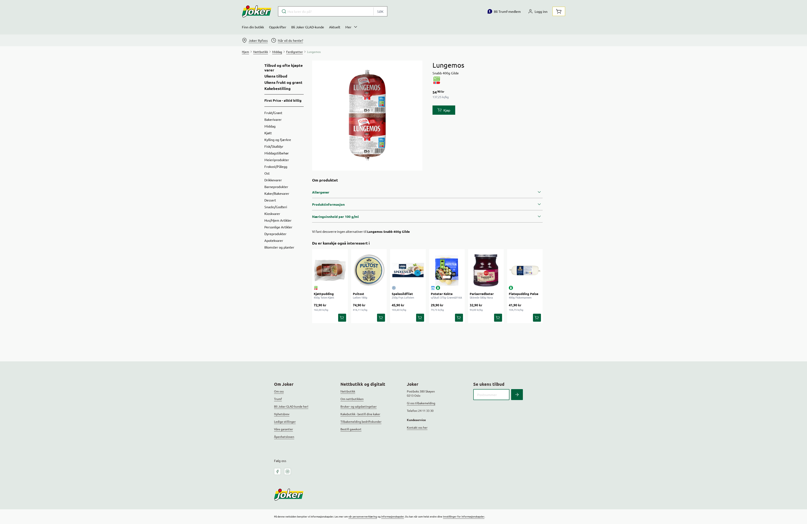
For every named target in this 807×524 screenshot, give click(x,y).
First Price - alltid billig (283, 100)
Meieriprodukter (276, 160)
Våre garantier (283, 429)
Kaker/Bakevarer (276, 193)
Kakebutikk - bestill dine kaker (360, 414)
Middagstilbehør (276, 153)
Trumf (278, 399)
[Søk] (517, 394)
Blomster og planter (279, 247)
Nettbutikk (347, 391)
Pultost (358, 294)
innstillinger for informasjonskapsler (463, 516)
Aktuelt (334, 27)
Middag (270, 126)
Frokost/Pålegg (275, 166)
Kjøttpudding (324, 294)
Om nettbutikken (352, 399)
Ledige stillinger (285, 421)
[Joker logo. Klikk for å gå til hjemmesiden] (256, 11)
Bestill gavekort (350, 429)
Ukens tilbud (275, 76)
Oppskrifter (277, 27)
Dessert (270, 200)
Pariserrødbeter (482, 294)
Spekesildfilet (402, 294)
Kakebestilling (277, 88)
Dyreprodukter (275, 234)
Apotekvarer (273, 240)
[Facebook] (277, 471)
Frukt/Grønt (273, 113)
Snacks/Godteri (275, 207)
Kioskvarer (272, 213)
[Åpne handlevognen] (559, 11)
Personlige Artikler (278, 227)
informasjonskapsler (392, 516)
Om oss (279, 391)
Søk (380, 11)
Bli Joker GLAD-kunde (307, 27)
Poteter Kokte (442, 294)
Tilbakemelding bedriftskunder (360, 421)
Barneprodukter (276, 186)
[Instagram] (287, 471)
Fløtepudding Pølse (523, 294)
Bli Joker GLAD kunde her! (291, 406)
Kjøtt (268, 133)
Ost (267, 173)
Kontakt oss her (417, 427)
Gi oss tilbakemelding (421, 403)
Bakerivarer (273, 119)
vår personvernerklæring (362, 516)
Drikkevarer (273, 180)
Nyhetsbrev (281, 414)
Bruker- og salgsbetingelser (358, 406)
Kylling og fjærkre (277, 139)
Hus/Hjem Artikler (277, 220)
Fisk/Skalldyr (273, 146)
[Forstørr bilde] (367, 116)
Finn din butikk (253, 27)
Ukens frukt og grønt (283, 82)
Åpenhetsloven (284, 436)
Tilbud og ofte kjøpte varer (283, 67)
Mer (348, 27)
